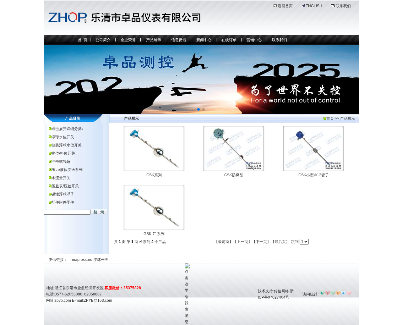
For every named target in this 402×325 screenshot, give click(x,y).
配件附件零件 (63, 202)
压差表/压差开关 (65, 186)
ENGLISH (313, 6)
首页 (330, 118)
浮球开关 (100, 259)
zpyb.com (63, 300)
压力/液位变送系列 (67, 170)
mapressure (82, 259)
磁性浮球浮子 (63, 194)
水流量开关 (61, 178)
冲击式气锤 (61, 161)
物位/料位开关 (63, 153)
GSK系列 (154, 175)
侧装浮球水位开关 (67, 145)
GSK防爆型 (233, 175)
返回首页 (285, 6)
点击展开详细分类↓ (68, 129)
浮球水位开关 (63, 137)
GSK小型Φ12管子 (313, 175)
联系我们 (343, 6)
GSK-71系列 (154, 234)
